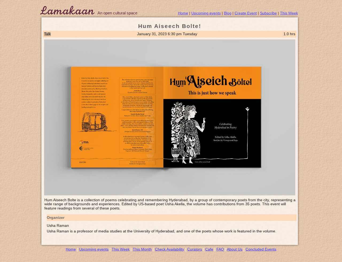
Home (183, 13)
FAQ (220, 249)
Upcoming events (206, 13)
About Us (234, 249)
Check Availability (169, 249)
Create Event (246, 13)
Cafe (209, 249)
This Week (289, 13)
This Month (142, 249)
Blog (227, 13)
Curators (194, 249)
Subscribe (268, 13)
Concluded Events (261, 249)
